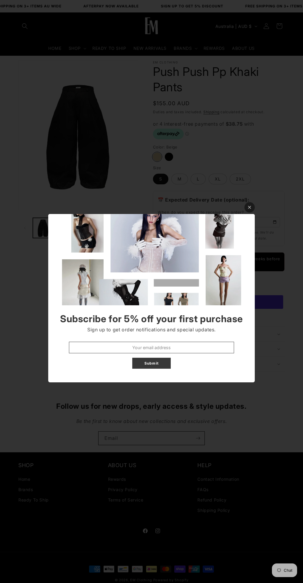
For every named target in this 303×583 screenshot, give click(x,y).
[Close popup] (249, 207)
